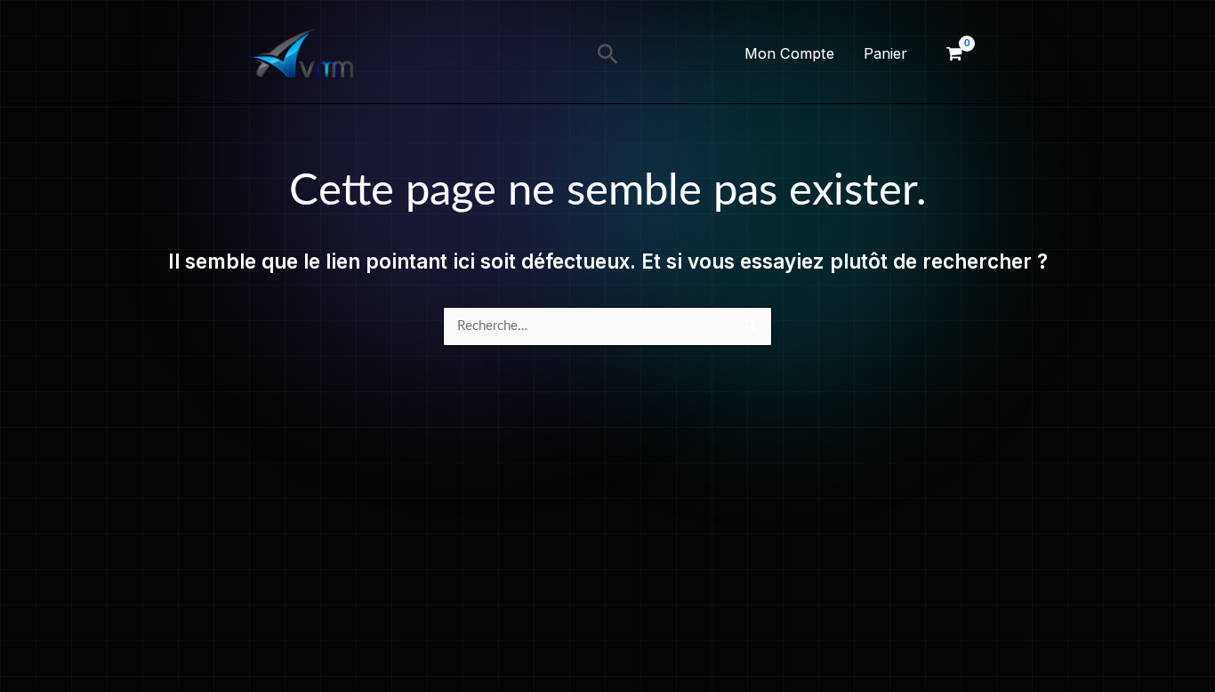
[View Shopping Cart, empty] (954, 53)
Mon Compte (789, 53)
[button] (608, 54)
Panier (885, 53)
